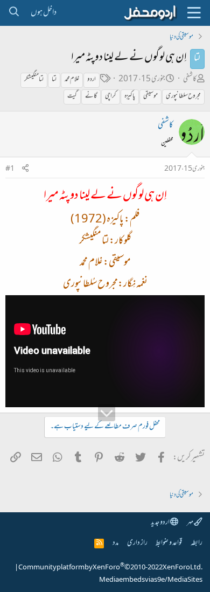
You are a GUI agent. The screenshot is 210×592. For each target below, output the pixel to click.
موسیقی (150, 96)
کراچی (110, 96)
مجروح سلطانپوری (183, 96)
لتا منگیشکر (34, 79)
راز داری (137, 543)
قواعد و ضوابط (169, 543)
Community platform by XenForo (110, 568)
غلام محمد (72, 79)
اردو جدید (160, 523)
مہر (190, 523)
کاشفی (190, 79)
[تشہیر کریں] (25, 169)
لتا (54, 79)
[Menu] (194, 13)
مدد (115, 543)
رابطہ (196, 543)
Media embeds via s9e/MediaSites (150, 580)
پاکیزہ (129, 96)
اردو (91, 79)
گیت (72, 96)
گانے (91, 96)
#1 (10, 169)
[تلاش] (13, 13)
